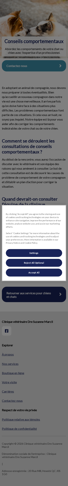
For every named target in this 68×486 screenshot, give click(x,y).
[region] (34, 243)
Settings (34, 253)
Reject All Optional (34, 263)
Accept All (34, 272)
